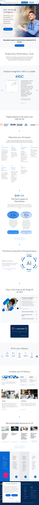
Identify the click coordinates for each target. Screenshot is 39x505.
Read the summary (26, 228)
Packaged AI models (24, 148)
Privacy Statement (9, 502)
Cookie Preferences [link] (3, 502)
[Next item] (37, 356)
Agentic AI (23, 167)
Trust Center (19, 502)
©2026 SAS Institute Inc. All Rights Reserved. (28, 502)
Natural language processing (13, 149)
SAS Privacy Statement (16, 488)
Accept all (8, 495)
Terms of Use (14, 502)
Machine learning (13, 168)
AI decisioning (34, 147)
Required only (14, 495)
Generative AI (4, 147)
